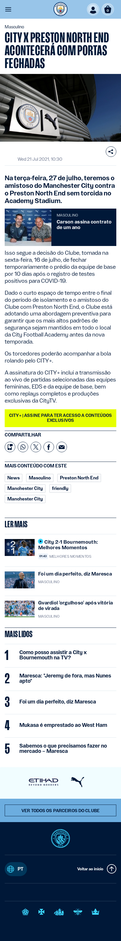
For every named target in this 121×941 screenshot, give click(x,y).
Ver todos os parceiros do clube (60, 810)
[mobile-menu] (8, 9)
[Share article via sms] (10, 447)
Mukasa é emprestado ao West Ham (63, 725)
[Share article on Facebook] (48, 447)
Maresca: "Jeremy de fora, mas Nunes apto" (65, 678)
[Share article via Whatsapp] (23, 447)
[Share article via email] (61, 447)
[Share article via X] (36, 447)
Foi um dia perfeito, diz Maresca (57, 701)
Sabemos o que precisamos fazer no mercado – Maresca (63, 748)
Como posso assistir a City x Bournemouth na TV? (53, 655)
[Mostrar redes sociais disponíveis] (111, 151)
